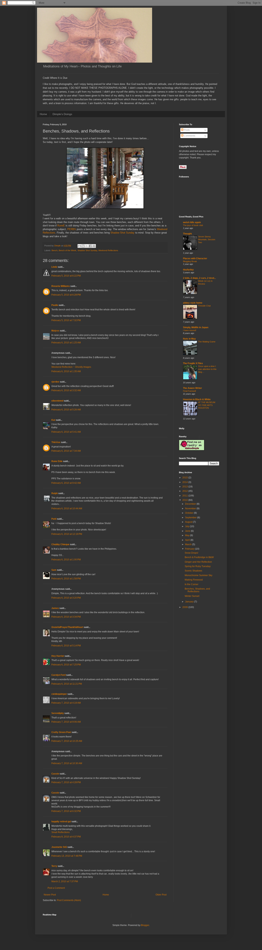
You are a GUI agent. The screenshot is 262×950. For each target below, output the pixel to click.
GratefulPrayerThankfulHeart (67, 627)
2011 (185, 495)
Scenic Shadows (193, 570)
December (191, 504)
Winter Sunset (192, 596)
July (187, 526)
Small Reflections (60, 832)
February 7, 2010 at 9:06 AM (66, 722)
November (191, 508)
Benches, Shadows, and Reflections (197, 590)
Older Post (161, 894)
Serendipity (57, 713)
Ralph (54, 493)
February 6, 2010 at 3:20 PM (66, 597)
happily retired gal (61, 821)
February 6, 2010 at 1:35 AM (66, 371)
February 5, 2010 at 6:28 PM (66, 294)
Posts (186, 130)
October (189, 513)
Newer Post (50, 894)
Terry (54, 866)
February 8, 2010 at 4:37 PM (66, 836)
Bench (55, 250)
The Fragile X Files (193, 363)
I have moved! (189, 330)
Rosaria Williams (60, 286)
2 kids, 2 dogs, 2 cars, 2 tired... (199, 278)
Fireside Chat (204, 306)
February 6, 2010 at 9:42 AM (66, 483)
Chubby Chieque (60, 544)
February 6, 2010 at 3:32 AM (66, 390)
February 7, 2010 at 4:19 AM (66, 703)
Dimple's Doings (62, 114)
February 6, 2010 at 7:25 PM (66, 664)
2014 (185, 482)
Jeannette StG (59, 847)
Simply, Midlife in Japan (195, 327)
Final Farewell (189, 391)
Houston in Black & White (197, 399)
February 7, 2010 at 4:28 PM (66, 782)
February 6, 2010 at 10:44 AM (66, 508)
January (189, 601)
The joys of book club (193, 225)
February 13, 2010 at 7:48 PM (66, 856)
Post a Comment (56, 888)
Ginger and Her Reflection (198, 562)
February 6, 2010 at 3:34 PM (66, 616)
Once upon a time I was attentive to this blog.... (207, 369)
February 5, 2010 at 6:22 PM (66, 275)
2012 (185, 491)
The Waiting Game (206, 341)
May (187, 535)
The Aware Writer (192, 388)
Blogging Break (190, 261)
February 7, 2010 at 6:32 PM (66, 811)
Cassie (55, 773)
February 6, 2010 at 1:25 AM (66, 342)
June (188, 531)
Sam (53, 570)
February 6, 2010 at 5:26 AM (66, 409)
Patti (53, 519)
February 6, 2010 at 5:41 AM (66, 432)
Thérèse (55, 442)
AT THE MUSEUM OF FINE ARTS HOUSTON (206, 405)
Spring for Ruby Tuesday (198, 566)
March (188, 544)
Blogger (145, 925)
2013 (185, 486)
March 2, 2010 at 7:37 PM (64, 881)
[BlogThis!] (83, 246)
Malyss (55, 330)
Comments (189, 135)
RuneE (61, 225)
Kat (53, 420)
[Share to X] (87, 246)
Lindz (54, 267)
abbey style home (192, 302)
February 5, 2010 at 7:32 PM (66, 320)
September (191, 517)
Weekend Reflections (108, 250)
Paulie (54, 305)
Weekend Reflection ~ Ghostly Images (71, 367)
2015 (185, 477)
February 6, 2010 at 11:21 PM (66, 683)
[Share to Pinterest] (94, 246)
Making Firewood (194, 579)
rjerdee (55, 381)
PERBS (71, 229)
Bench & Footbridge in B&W (199, 557)
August (189, 522)
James (55, 608)
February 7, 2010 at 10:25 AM (66, 741)
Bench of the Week (67, 250)
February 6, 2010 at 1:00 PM (66, 559)
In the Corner (191, 584)
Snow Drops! (191, 553)
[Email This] (79, 246)
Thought (187, 233)
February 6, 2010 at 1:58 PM (66, 578)
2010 (185, 500)
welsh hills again (192, 222)
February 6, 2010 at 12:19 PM (66, 534)
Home (43, 114)
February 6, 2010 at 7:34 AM (66, 451)
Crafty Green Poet (61, 732)
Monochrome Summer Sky (198, 575)
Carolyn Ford (58, 675)
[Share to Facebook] (90, 246)
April (187, 540)
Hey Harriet (57, 656)
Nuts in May (189, 338)
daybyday (188, 269)
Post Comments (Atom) (69, 900)
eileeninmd (57, 400)
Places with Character (195, 258)
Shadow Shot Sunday (122, 232)
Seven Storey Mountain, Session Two (206, 239)
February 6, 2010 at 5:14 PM (66, 645)
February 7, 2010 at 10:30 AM (66, 763)
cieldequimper (59, 694)
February (190, 548)
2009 (185, 607)
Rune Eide (57, 461)
